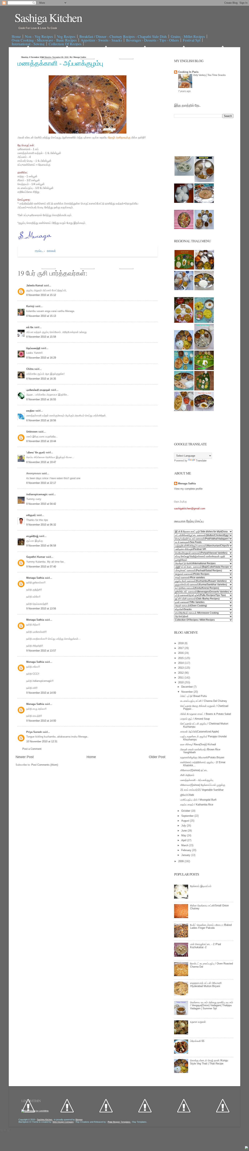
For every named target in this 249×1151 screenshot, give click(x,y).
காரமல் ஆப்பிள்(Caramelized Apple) (199, 731)
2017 (181, 648)
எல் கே (30, 327)
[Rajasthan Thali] (184, 322)
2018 (181, 643)
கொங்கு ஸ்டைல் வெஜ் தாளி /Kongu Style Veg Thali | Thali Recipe (209, 1062)
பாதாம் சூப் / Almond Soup (195, 718)
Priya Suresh (34, 732)
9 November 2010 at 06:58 (41, 545)
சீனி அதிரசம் (187, 775)
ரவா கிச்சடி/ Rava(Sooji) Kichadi (198, 744)
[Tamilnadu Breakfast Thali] (184, 289)
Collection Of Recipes (65, 44)
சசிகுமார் (31, 515)
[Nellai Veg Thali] (204, 348)
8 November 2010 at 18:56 (41, 420)
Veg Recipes (66, 36)
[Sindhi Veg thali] (184, 389)
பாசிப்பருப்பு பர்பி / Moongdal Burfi (198, 799)
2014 (181, 662)
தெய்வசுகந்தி (33, 348)
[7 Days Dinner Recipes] (204, 202)
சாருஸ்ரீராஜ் (32, 536)
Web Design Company (63, 1122)
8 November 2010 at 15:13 (41, 315)
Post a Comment (31, 748)
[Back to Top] (246, 1148)
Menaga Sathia (35, 577)
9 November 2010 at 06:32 (41, 524)
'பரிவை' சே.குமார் (36, 452)
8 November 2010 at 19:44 (41, 441)
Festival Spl (191, 40)
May (184, 835)
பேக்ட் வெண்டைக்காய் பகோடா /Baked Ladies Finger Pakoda (211, 926)
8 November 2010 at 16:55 (41, 399)
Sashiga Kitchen (48, 17)
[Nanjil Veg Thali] (204, 410)
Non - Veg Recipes (39, 36)
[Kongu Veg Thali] (184, 348)
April (184, 840)
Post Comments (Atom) (44, 764)
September (187, 815)
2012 (181, 672)
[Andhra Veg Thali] (204, 289)
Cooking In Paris (188, 71)
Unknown (32, 431)
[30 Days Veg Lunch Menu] (204, 228)
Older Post (157, 757)
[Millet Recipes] (204, 181)
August (185, 820)
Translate (201, 460)
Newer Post (25, 757)
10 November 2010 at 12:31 (41, 741)
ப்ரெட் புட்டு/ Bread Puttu (193, 696)
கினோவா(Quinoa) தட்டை (194, 770)
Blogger (78, 1119)
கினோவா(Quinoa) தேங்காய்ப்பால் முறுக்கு (202, 785)
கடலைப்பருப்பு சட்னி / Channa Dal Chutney (203, 700)
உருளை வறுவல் (198, 1021)
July (184, 825)
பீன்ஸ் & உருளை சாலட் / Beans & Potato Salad (205, 713)
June (184, 830)
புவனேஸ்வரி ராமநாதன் (38, 389)
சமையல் (51, 250)
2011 (181, 677)
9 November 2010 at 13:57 (41, 650)
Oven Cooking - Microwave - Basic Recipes (44, 40)
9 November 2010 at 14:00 (41, 692)
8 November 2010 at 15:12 (41, 295)
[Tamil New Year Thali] (184, 268)
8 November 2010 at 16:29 (41, 357)
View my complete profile (188, 488)
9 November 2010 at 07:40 (41, 566)
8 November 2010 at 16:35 (41, 378)
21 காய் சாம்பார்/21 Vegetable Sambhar (202, 789)
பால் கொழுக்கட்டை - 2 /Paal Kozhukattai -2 (205, 946)
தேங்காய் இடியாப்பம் (200, 886)
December (187, 686)
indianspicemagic (37, 494)
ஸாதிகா (30, 410)
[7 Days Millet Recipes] (184, 228)
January (186, 855)
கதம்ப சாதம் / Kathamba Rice (196, 804)
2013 (181, 667)
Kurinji (30, 306)
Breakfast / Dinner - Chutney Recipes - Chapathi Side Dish (123, 36)
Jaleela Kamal (35, 285)
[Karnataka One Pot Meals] (204, 322)
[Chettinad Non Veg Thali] (184, 410)
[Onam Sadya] (204, 369)
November (187, 691)
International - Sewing (28, 44)
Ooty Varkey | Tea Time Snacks (209, 75)
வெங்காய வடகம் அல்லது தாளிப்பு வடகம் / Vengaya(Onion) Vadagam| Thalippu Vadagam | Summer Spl (211, 1005)
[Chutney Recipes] (184, 174)
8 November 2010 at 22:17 (41, 482)
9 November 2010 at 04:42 (41, 503)
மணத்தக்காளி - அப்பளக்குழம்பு (60, 63)
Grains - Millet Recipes (188, 36)
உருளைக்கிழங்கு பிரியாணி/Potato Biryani (202, 757)
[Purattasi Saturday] (204, 389)
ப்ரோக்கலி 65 (197, 1041)
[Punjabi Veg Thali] (184, 369)
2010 (181, 682)
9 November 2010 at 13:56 (41, 608)
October (186, 810)
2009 (181, 861)
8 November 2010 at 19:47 (41, 462)
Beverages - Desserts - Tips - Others (152, 40)
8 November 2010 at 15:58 (41, 336)
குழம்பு (39, 250)
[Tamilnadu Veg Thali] (204, 268)
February (186, 850)
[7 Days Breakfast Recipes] (184, 202)
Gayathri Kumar (36, 556)
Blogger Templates (119, 1122)
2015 (181, 658)
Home (16, 36)
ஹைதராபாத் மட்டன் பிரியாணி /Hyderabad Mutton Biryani (206, 985)
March (185, 845)
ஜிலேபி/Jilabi (187, 794)
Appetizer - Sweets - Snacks (101, 40)
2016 (181, 653)
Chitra (30, 368)
